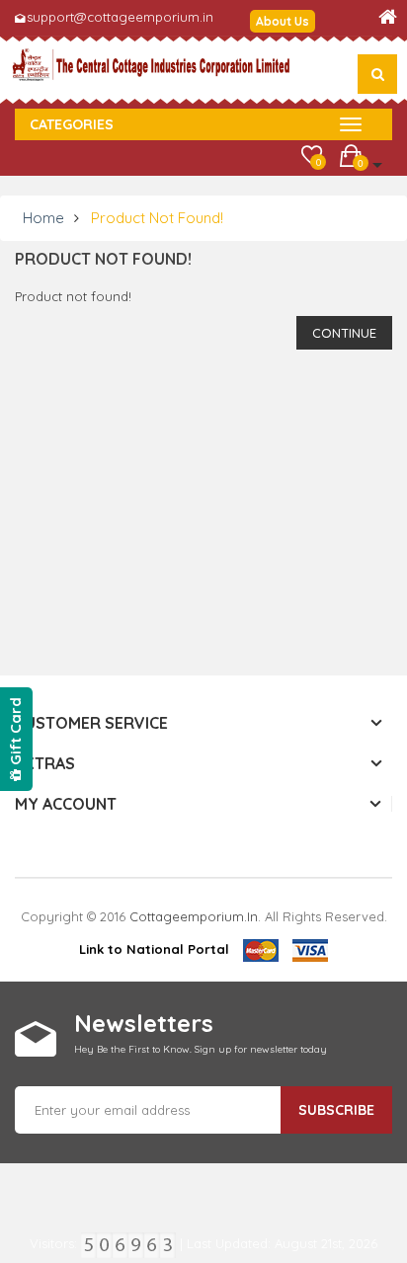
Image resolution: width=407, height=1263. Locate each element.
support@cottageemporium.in (120, 17)
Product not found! (157, 217)
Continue (344, 333)
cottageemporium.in (193, 916)
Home (43, 217)
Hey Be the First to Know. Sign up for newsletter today (200, 1049)
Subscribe (336, 1110)
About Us (282, 21)
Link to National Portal (154, 949)
